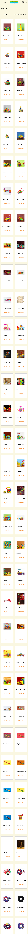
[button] (20, 14)
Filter (5, 14)
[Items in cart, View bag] (26, 2)
